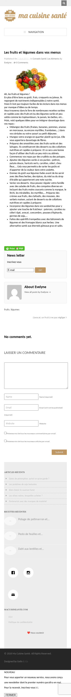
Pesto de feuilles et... (30, 534)
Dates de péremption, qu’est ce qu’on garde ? (29, 479)
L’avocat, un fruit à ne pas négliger (49, 318)
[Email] (14, 594)
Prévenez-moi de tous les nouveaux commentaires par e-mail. (31, 434)
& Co (25, 661)
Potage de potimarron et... (34, 519)
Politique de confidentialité (20, 622)
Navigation (36, 32)
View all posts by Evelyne (37, 292)
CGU (11, 617)
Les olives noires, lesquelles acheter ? (26, 496)
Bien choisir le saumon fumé (22, 490)
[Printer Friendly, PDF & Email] (14, 248)
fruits (6, 309)
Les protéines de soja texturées (23, 484)
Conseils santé (39, 58)
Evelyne (7, 62)
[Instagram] (29, 572)
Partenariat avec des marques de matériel (28, 501)
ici (37, 687)
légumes (15, 309)
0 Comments (22, 62)
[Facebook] (14, 572)
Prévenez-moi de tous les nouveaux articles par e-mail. (28, 442)
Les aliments (53, 58)
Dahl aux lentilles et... (31, 549)
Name (46, 397)
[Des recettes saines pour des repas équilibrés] (35, 19)
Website (42, 424)
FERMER (11, 695)
